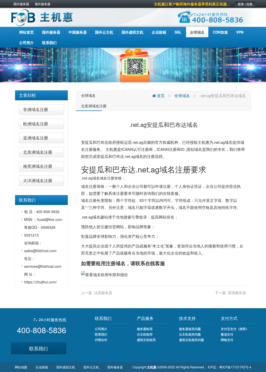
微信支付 (227, 334)
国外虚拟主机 (65, 367)
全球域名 (88, 95)
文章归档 (27, 95)
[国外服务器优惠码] (133, 64)
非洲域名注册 (35, 109)
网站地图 (21, 367)
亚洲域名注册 (35, 138)
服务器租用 (144, 328)
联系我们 (38, 348)
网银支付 (227, 339)
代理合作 (101, 339)
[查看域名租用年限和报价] (104, 274)
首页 (160, 95)
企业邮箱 (42, 367)
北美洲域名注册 (37, 152)
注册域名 (115, 263)
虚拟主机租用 (146, 339)
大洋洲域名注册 (37, 180)
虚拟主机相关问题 (191, 339)
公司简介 (101, 328)
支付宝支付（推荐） (235, 328)
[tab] (41, 95)
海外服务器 (42, 4)
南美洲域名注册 (37, 166)
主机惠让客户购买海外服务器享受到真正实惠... (192, 4)
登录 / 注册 (245, 4)
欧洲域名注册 (35, 124)
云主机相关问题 (190, 334)
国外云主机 (91, 367)
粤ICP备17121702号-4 (235, 367)
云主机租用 (144, 334)
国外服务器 (21, 4)
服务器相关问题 (190, 328)
